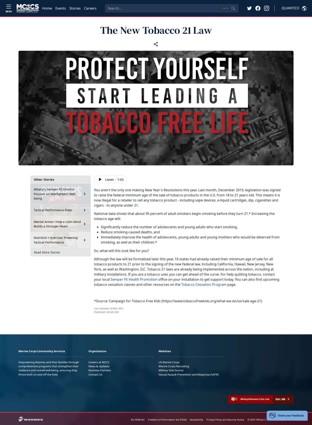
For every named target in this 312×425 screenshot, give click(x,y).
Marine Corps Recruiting (174, 366)
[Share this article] (156, 44)
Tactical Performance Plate (53, 210)
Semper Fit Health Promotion (134, 279)
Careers (90, 8)
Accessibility (196, 419)
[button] (257, 8)
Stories (75, 8)
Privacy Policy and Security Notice (225, 419)
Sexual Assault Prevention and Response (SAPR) (189, 374)
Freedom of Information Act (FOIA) (167, 419)
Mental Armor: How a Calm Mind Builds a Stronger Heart (57, 224)
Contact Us (95, 374)
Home (47, 8)
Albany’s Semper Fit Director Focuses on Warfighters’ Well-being (55, 193)
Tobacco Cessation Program (203, 284)
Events (60, 8)
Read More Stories (47, 252)
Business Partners (100, 370)
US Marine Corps (169, 362)
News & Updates (99, 366)
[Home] (28, 8)
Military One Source (171, 370)
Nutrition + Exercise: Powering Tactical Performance (56, 240)
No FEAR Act (138, 419)
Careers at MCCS (99, 362)
